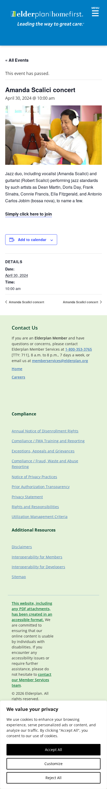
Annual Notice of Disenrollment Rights (45, 430)
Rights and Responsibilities (35, 506)
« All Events (17, 60)
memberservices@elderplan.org (60, 360)
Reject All (53, 777)
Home (17, 368)
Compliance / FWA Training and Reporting (48, 440)
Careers (18, 377)
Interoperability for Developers (38, 566)
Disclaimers (22, 546)
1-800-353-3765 (78, 349)
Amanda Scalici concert (26, 302)
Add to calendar (32, 239)
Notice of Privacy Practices (34, 476)
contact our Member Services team (31, 680)
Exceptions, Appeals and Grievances (43, 451)
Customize (53, 763)
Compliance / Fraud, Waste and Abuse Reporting (45, 463)
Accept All (53, 749)
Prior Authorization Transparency (41, 486)
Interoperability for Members (37, 556)
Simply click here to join (28, 214)
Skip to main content (21, 9)
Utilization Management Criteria (40, 516)
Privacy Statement (27, 496)
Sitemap (19, 576)
